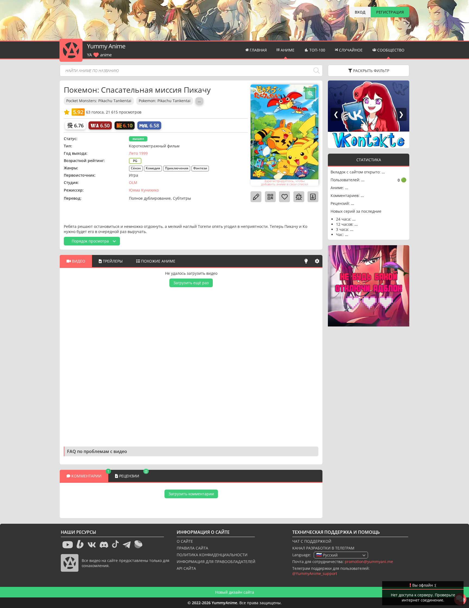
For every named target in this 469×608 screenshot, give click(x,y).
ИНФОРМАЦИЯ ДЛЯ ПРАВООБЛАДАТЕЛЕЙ (216, 561)
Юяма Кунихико (144, 190)
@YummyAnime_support (314, 573)
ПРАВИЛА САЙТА (192, 548)
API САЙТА (186, 568)
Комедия (153, 168)
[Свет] (306, 261)
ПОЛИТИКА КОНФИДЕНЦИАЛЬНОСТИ (212, 554)
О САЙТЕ (185, 541)
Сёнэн (136, 168)
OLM (133, 182)
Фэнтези (200, 168)
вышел (138, 138)
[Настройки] (317, 261)
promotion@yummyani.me (369, 561)
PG (135, 161)
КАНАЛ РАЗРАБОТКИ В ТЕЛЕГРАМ (323, 548)
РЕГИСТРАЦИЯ (390, 12)
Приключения (176, 168)
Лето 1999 (138, 153)
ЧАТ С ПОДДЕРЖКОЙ (311, 541)
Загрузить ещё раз (191, 282)
